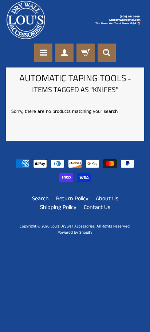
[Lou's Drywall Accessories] (26, 20)
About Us (107, 198)
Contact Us (97, 207)
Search (40, 198)
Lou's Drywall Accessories (73, 226)
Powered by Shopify (75, 232)
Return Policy (72, 198)
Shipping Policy (58, 207)
